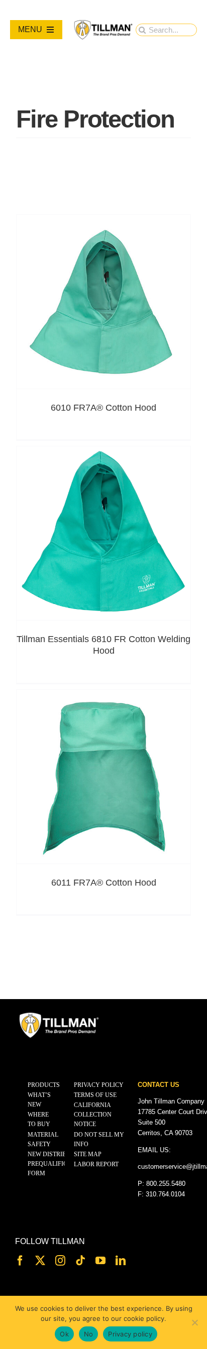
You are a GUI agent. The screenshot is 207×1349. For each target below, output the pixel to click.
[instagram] (60, 1261)
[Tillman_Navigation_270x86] (103, 23)
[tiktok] (80, 1261)
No (88, 1334)
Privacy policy (130, 1334)
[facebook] (20, 1261)
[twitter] (40, 1261)
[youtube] (100, 1261)
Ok (64, 1334)
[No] (194, 1322)
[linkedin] (121, 1261)
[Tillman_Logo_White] (59, 1015)
